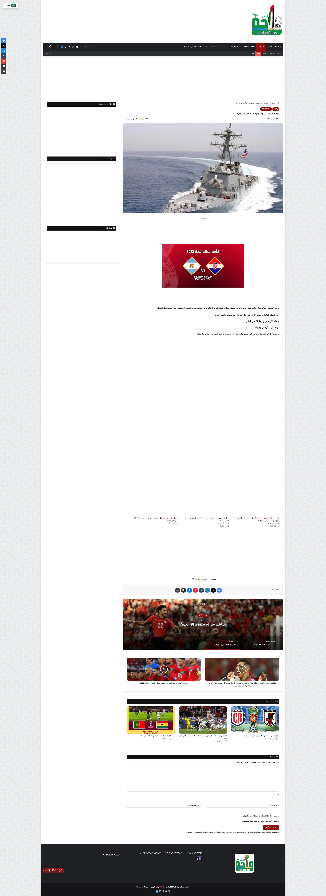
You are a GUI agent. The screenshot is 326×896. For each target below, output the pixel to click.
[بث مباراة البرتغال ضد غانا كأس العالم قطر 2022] (151, 720)
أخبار (270, 47)
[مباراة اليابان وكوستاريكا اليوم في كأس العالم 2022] (255, 720)
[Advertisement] (122, 20)
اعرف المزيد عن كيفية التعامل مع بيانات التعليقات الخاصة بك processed (211, 832)
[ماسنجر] (189, 590)
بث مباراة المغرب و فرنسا (202, 625)
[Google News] (199, 579)
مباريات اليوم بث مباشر (192, 47)
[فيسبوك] (219, 590)
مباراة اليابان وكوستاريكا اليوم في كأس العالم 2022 (261, 736)
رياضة (261, 47)
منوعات (216, 47)
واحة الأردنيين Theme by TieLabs (148, 887)
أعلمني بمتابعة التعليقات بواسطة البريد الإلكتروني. (260, 816)
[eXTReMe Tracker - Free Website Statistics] (199, 861)
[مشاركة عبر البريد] (183, 590)
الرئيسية (278, 47)
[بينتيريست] (195, 590)
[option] (203, 624)
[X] (213, 590)
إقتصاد (224, 47)
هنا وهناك (234, 47)
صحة (206, 47)
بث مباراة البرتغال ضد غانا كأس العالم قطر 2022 (157, 736)
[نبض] (62, 47)
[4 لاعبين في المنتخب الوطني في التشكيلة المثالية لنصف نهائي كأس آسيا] (203, 720)
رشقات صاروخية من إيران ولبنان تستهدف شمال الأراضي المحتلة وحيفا (229, 53)
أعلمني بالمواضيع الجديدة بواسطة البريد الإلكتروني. (259, 821)
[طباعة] (177, 590)
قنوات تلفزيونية (248, 47)
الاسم (277, 794)
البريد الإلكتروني (273, 805)
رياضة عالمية (265, 109)
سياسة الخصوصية (111, 855)
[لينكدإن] (207, 590)
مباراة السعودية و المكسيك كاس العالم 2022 (156, 518)
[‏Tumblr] (201, 590)
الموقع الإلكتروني (194, 805)
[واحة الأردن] (267, 21)
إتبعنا (110, 159)
